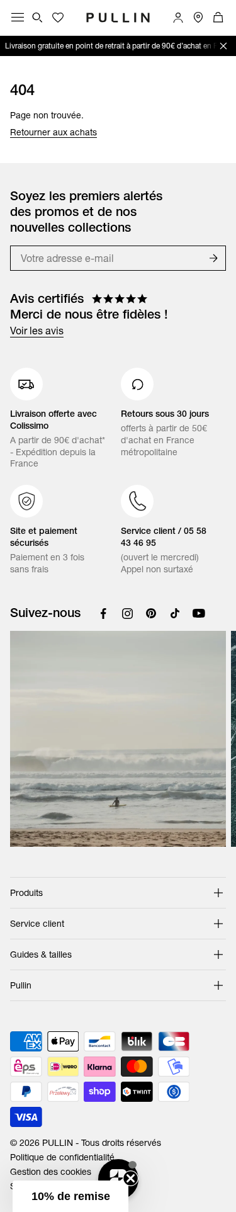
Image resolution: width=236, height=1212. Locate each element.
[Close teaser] (130, 1178)
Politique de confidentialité (62, 1157)
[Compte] (178, 17)
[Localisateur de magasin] (198, 17)
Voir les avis (37, 330)
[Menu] (17, 17)
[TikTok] (175, 613)
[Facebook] (103, 613)
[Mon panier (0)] (218, 17)
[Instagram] (127, 613)
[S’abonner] (213, 258)
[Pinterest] (151, 613)
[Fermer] (223, 46)
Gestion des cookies (50, 1171)
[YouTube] (198, 613)
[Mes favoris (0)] (57, 17)
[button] (70, 1196)
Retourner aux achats (53, 132)
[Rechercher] (37, 17)
